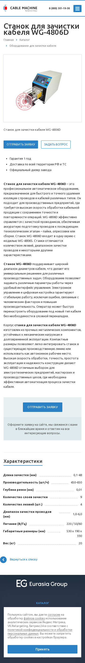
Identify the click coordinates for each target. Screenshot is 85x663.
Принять (42, 649)
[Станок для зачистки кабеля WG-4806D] (42, 88)
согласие (54, 614)
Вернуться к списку (23, 559)
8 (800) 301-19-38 (59, 8)
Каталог (42, 603)
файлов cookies (34, 618)
